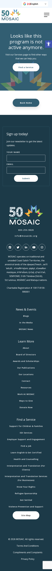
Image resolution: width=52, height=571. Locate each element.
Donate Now (26, 407)
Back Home (26, 102)
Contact (26, 381)
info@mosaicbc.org (26, 236)
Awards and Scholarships (26, 361)
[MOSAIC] (11, 19)
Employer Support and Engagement (26, 439)
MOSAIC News (26, 329)
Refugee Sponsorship (26, 493)
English (34, 4)
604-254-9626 (26, 230)
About (26, 348)
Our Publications (26, 367)
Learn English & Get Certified (26, 452)
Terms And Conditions (28, 545)
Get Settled (26, 500)
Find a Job (26, 446)
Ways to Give (26, 400)
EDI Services (26, 432)
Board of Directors (26, 354)
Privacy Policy (27, 559)
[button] (48, 44)
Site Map (26, 515)
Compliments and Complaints (27, 552)
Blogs (26, 316)
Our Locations (26, 374)
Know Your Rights (26, 487)
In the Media (26, 322)
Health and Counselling (26, 459)
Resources (26, 387)
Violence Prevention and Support (26, 506)
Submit (26, 178)
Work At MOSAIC (26, 394)
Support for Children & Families (26, 426)
